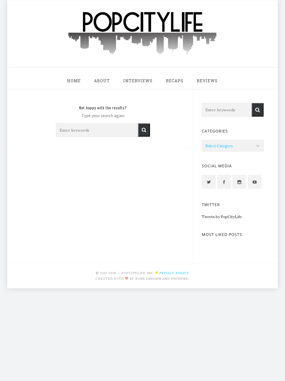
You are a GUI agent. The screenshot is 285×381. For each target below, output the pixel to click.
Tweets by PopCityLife (222, 216)
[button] (144, 130)
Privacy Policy (174, 273)
